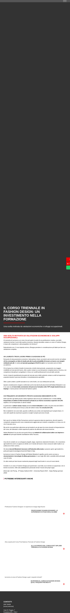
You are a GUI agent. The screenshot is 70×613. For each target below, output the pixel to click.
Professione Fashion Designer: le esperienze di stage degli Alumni (25, 506)
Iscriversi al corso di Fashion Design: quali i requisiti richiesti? (23, 577)
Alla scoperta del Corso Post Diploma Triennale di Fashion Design (25, 542)
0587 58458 (7, 604)
